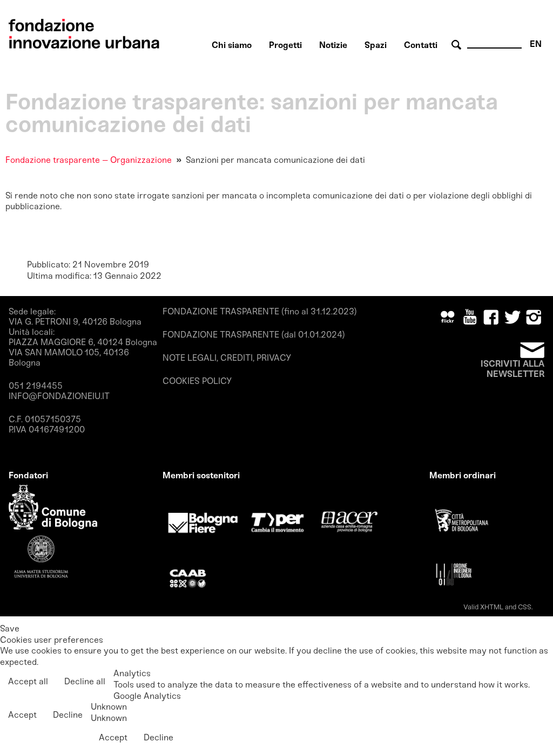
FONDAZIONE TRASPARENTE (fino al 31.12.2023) (260, 311)
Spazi (376, 45)
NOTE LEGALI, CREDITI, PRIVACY (227, 358)
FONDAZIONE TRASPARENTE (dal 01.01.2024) (254, 334)
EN (536, 44)
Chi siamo (232, 45)
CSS (524, 607)
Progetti (285, 45)
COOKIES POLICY (197, 381)
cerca (458, 45)
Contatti (420, 45)
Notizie (333, 45)
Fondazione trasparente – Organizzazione (88, 160)
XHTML (491, 607)
